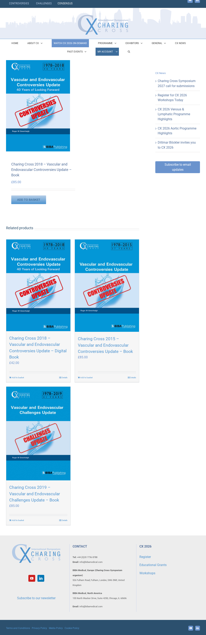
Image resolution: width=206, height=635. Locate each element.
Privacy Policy (39, 628)
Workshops (147, 573)
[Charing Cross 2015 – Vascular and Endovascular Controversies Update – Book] (107, 285)
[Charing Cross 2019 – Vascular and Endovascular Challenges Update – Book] (38, 433)
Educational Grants (153, 565)
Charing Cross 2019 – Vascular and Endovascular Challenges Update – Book (34, 493)
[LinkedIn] (40, 578)
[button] (129, 51)
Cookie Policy (72, 628)
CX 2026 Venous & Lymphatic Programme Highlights (174, 114)
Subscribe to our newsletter (36, 598)
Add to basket (28, 199)
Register (145, 557)
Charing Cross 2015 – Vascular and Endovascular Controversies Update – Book (105, 345)
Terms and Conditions (18, 628)
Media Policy (56, 628)
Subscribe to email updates (178, 167)
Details (64, 377)
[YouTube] (31, 578)
